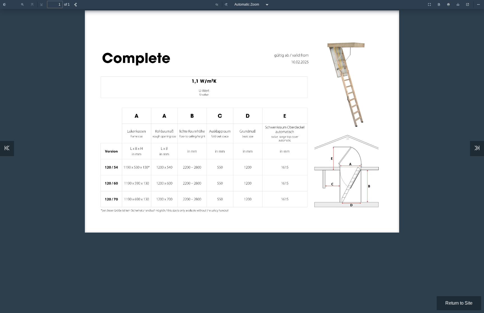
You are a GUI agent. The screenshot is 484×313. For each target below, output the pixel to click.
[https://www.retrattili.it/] (136, 57)
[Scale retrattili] (418, 4)
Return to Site (459, 303)
